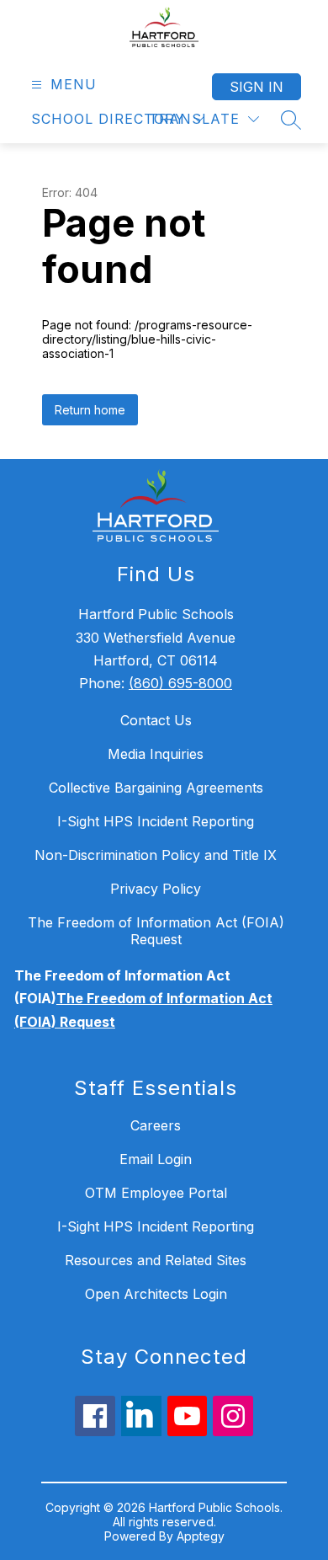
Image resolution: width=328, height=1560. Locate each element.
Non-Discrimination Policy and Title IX (155, 855)
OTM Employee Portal (156, 1192)
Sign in (256, 86)
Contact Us (156, 720)
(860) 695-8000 (180, 683)
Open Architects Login (156, 1293)
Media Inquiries (156, 753)
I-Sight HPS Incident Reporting (155, 821)
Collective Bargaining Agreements (156, 787)
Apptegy (201, 1536)
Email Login (155, 1159)
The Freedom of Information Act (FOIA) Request (156, 931)
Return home (90, 410)
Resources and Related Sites (155, 1260)
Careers (155, 1125)
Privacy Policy (155, 888)
